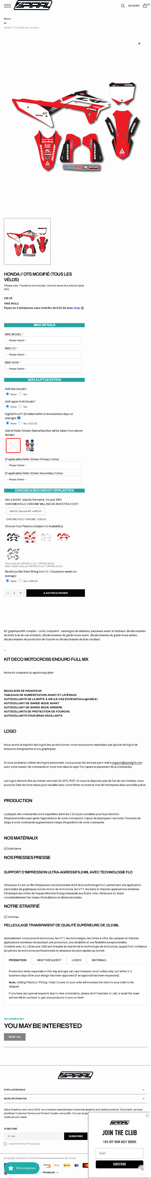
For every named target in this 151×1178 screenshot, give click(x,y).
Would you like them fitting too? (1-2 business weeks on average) (40, 573)
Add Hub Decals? (16, 388)
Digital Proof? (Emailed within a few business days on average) (39, 416)
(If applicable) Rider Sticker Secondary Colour (34, 473)
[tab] (17, 964)
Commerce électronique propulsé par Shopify (54, 1162)
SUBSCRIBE (116, 1164)
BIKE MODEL (13, 334)
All (5, 23)
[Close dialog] (144, 1116)
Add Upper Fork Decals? (20, 401)
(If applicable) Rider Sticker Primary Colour (32, 459)
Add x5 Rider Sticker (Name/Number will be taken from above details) (44, 433)
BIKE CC (10, 348)
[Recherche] (120, 6)
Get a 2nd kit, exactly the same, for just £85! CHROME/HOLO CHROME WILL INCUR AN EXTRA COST (42, 502)
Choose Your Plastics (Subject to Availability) (34, 526)
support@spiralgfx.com (127, 762)
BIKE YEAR (12, 362)
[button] (8, 5)
